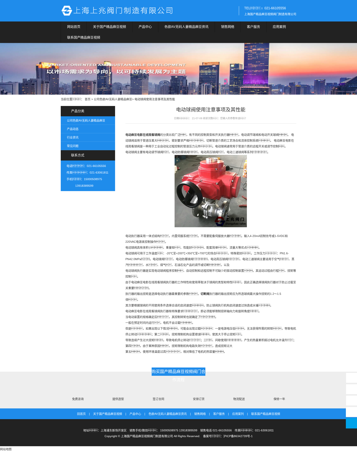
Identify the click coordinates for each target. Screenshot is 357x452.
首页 (87, 99)
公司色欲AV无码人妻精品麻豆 (113, 99)
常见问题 (73, 145)
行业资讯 (73, 137)
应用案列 (238, 413)
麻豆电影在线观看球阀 (145, 134)
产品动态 (73, 129)
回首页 (81, 413)
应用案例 (279, 27)
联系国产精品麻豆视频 (83, 37)
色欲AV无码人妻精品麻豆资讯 (186, 27)
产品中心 (145, 27)
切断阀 (205, 293)
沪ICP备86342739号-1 (238, 436)
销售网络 (227, 27)
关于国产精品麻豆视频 (109, 27)
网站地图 (6, 449)
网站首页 (73, 27)
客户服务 (253, 27)
